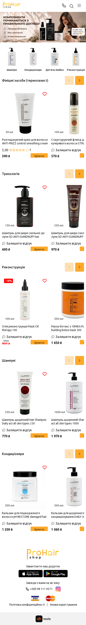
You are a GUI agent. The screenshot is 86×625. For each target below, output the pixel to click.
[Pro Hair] (12, 5)
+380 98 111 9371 (64, 5)
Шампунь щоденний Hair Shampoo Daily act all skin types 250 (24, 421)
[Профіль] (79, 5)
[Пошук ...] (71, 6)
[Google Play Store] (56, 573)
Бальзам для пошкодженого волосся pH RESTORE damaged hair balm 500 (24, 515)
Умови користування (63, 604)
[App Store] (31, 573)
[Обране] (44, 94)
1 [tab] (75, 37)
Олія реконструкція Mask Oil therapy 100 (20, 328)
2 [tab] (79, 37)
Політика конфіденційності (27, 604)
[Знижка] (43, 27)
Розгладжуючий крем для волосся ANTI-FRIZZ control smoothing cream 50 (25, 141)
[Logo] (43, 555)
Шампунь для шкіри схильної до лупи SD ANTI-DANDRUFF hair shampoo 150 (23, 235)
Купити (39, 156)
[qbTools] (43, 618)
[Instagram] (58, 589)
